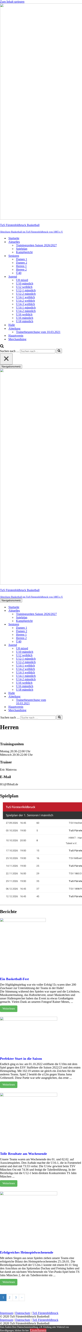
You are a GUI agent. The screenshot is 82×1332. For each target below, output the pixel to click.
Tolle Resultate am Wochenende (23, 1154)
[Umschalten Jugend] (67, 645)
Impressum (6, 1313)
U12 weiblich (24, 287)
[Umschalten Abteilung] (67, 696)
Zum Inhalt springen (12, 1)
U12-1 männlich (26, 290)
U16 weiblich (24, 314)
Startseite (13, 238)
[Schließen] (6, 359)
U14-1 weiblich (25, 297)
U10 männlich (24, 283)
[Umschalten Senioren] (67, 624)
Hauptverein (15, 335)
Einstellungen (38, 1330)
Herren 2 (21, 269)
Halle (11, 325)
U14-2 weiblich (25, 300)
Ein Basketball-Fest (14, 979)
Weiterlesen (8, 1008)
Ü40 (18, 273)
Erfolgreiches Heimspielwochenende (26, 1252)
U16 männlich (24, 317)
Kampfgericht (24, 252)
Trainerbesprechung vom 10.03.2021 (38, 332)
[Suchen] (2, 346)
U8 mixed (22, 280)
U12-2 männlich (26, 293)
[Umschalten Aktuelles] (67, 610)
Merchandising (17, 339)
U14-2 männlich (26, 311)
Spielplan (21, 248)
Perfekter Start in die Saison (21, 1058)
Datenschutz (22, 1313)
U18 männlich (24, 321)
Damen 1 (21, 259)
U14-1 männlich (26, 307)
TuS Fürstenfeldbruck (45, 1313)
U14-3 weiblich (25, 304)
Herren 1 (21, 266)
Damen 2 (21, 262)
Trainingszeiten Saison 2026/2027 (36, 245)
